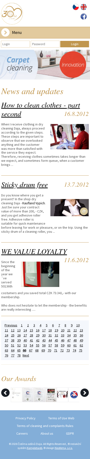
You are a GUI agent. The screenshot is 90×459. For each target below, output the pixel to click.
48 (75, 340)
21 (69, 330)
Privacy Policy (26, 418)
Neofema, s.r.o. (64, 448)
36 (81, 335)
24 (6, 335)
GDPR (70, 433)
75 (80, 350)
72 (62, 350)
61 (75, 345)
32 (56, 335)
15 (31, 330)
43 (44, 340)
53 (25, 345)
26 (19, 335)
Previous (11, 325)
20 (62, 330)
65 (19, 350)
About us (47, 433)
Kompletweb (34, 448)
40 (25, 340)
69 (43, 350)
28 (31, 335)
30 (44, 335)
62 (81, 345)
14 (25, 330)
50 (6, 345)
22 (75, 330)
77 (12, 355)
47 (69, 340)
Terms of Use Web (61, 418)
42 (37, 340)
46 (62, 340)
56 (44, 345)
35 (75, 335)
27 (25, 335)
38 (12, 340)
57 (50, 345)
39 (19, 340)
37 (6, 340)
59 (62, 345)
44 (50, 340)
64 (12, 350)
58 (56, 345)
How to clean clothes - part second (40, 109)
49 (81, 340)
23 (81, 330)
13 (19, 330)
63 (6, 350)
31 (50, 335)
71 (55, 350)
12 (12, 330)
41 (31, 340)
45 (56, 340)
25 (12, 335)
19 (56, 330)
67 (30, 350)
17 (44, 330)
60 (69, 345)
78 (19, 355)
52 (19, 345)
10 (78, 325)
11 (6, 330)
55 (37, 345)
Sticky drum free (24, 184)
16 (37, 330)
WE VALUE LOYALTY (34, 251)
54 (31, 345)
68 (37, 350)
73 (68, 350)
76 (6, 355)
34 (69, 335)
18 (50, 330)
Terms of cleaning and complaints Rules (45, 426)
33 (62, 335)
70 (49, 350)
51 (12, 345)
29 (37, 335)
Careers (22, 433)
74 (74, 350)
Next (26, 355)
